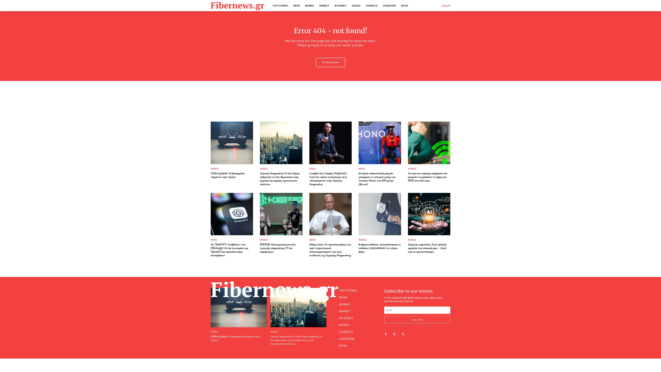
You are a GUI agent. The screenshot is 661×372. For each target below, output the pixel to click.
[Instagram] (394, 334)
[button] (446, 5)
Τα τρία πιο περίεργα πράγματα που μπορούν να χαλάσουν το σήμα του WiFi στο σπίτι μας (427, 177)
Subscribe (417, 319)
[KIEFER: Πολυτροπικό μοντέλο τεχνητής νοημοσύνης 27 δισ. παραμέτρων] (281, 214)
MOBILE (412, 169)
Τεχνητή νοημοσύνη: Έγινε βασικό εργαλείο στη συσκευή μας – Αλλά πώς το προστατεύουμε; (427, 248)
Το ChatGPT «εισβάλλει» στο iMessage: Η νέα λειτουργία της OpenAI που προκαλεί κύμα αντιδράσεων (229, 250)
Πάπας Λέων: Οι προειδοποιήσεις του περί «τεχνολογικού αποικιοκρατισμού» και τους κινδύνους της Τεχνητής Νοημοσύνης (330, 250)
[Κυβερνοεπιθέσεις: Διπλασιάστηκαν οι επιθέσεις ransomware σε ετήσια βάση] (380, 214)
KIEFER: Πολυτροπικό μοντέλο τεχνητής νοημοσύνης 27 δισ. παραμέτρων (278, 248)
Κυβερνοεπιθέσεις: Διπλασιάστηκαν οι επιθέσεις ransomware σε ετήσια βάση (380, 248)
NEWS (312, 169)
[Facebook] (385, 334)
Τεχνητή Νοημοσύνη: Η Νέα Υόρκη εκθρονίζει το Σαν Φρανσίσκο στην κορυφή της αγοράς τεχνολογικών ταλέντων (296, 340)
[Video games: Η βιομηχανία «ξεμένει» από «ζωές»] (232, 143)
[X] (403, 334)
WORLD (215, 169)
